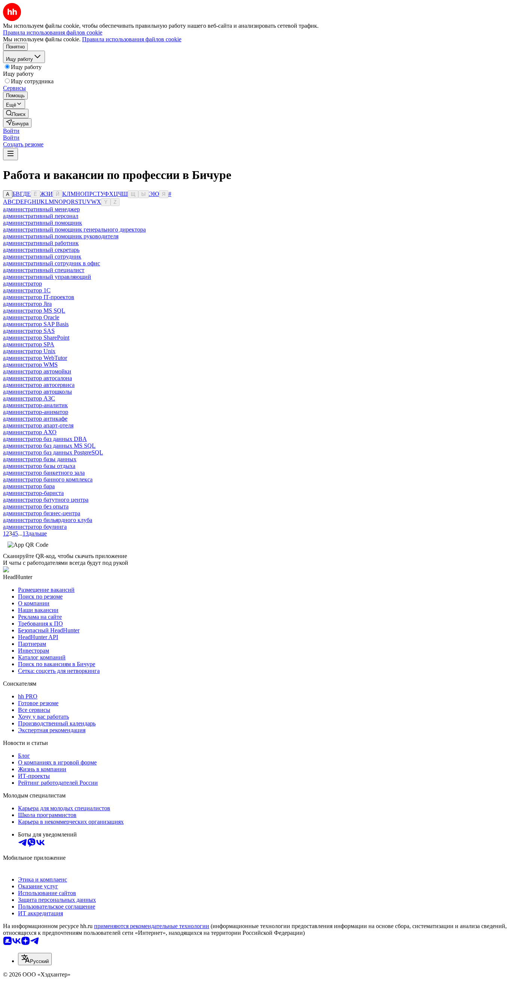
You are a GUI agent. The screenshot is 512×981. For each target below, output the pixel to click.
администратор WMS (30, 364)
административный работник (41, 243)
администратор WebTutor (35, 358)
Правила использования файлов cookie (131, 39)
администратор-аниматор (35, 412)
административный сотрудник (42, 256)
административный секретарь (41, 250)
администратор (22, 283)
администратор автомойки (37, 371)
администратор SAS (29, 331)
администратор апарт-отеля (38, 425)
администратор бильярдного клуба (47, 520)
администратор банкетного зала (44, 472)
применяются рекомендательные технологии (151, 926)
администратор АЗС (29, 398)
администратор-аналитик (35, 405)
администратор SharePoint (36, 337)
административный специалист (43, 270)
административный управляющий (47, 277)
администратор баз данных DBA (45, 439)
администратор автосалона (37, 378)
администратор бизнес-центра (41, 513)
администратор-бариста (33, 493)
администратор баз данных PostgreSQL (53, 452)
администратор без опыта (36, 506)
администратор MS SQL (34, 310)
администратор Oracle (31, 317)
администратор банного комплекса (48, 479)
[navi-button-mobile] (10, 154)
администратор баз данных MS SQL (49, 445)
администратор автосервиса (39, 385)
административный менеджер (41, 209)
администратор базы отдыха (39, 466)
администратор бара (29, 486)
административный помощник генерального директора (74, 229)
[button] (11, 131)
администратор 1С (27, 290)
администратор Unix (29, 351)
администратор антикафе (35, 418)
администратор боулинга (35, 527)
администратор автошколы (37, 391)
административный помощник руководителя (60, 236)
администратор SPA (28, 344)
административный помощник (42, 223)
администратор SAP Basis (36, 324)
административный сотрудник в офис (51, 263)
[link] (15, 113)
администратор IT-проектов (38, 297)
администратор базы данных (39, 459)
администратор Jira (27, 304)
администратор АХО (30, 432)
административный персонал (40, 216)
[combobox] (35, 959)
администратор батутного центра (45, 500)
